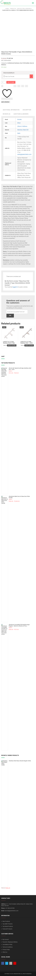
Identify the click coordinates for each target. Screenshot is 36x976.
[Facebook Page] (2, 963)
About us (5, 952)
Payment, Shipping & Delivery (10, 942)
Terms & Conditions (8, 947)
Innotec (19, 119)
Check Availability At (8, 72)
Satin (18, 133)
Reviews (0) (6, 114)
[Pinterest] (26, 86)
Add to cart (11, 82)
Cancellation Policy (7, 944)
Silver (19, 123)
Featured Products (7, 929)
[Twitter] (18, 86)
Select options (11, 345)
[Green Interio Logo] (6, 3)
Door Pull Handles (24, 63)
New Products (6, 921)
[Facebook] (14, 86)
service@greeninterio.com (11, 910)
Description (27, 110)
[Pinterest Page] (14, 963)
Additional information (11, 110)
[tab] (11, 110)
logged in (15, 287)
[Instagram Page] (10, 963)
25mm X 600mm (22, 126)
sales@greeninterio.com (24, 154)
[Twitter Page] (6, 963)
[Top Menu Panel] (30, 3)
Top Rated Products (8, 926)
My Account (6, 939)
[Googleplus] (22, 86)
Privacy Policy (6, 949)
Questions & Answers (21, 114)
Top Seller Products (7, 924)
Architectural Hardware (13, 63)
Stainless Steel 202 (22, 130)
